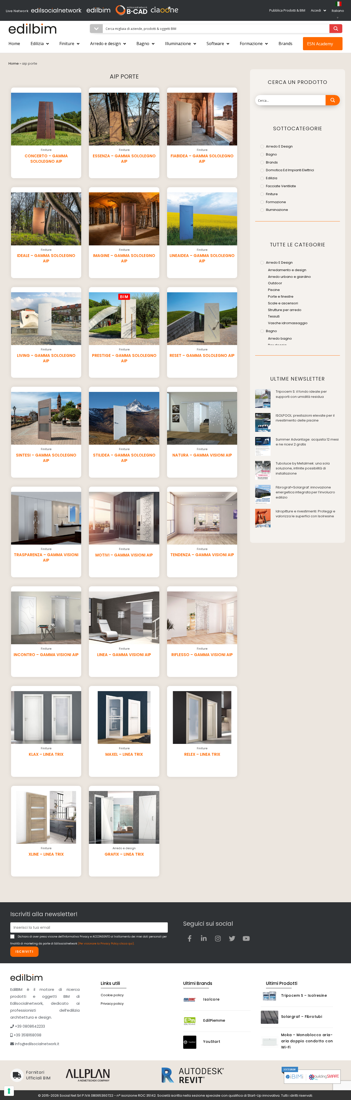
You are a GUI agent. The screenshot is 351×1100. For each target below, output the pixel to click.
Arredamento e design (287, 270)
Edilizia (37, 43)
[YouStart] (192, 1042)
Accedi (316, 10)
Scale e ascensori (283, 303)
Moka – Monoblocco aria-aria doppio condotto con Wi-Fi (307, 1041)
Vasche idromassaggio (288, 323)
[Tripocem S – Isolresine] (269, 996)
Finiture (66, 43)
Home (14, 43)
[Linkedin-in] (203, 938)
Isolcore (211, 999)
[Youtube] (246, 938)
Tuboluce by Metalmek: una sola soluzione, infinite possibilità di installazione (303, 468)
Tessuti (274, 316)
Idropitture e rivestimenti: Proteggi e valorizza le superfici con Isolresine (305, 514)
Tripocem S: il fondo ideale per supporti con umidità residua (301, 394)
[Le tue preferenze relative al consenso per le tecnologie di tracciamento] (9, 1091)
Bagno (142, 43)
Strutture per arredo (284, 309)
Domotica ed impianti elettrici (290, 170)
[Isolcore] (192, 1000)
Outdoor (275, 283)
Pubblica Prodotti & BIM (287, 10)
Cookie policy (112, 995)
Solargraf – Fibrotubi (301, 1016)
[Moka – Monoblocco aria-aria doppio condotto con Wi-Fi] (269, 1042)
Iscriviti (24, 951)
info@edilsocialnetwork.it (36, 1043)
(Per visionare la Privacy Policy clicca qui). (106, 944)
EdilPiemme (214, 1020)
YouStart (211, 1041)
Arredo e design (105, 43)
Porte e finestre (280, 296)
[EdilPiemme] (192, 1021)
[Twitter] (232, 938)
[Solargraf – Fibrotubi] (269, 1017)
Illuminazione (178, 43)
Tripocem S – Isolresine (304, 995)
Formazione (251, 43)
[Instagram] (217, 938)
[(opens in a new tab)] (263, 398)
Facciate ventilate (281, 186)
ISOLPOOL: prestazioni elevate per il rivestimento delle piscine (305, 418)
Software (215, 43)
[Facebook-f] (189, 938)
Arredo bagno (280, 338)
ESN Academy (320, 44)
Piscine (274, 289)
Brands (285, 43)
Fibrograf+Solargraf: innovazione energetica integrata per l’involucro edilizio (305, 492)
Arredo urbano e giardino (289, 276)
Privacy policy (112, 1003)
